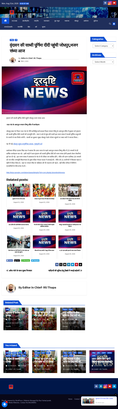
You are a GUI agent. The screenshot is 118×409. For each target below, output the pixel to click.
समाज (14, 355)
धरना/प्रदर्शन (8, 27)
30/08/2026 (69, 366)
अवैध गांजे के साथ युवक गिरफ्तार (20, 270)
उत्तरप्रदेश (8, 352)
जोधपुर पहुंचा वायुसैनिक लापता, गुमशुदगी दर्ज (27, 144)
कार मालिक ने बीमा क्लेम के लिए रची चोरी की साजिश (71, 315)
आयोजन (86, 21)
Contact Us (78, 399)
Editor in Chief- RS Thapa (31, 58)
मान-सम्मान (37, 352)
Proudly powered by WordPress (12, 400)
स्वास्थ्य (67, 21)
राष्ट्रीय (36, 21)
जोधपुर (76, 21)
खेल (29, 27)
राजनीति (20, 27)
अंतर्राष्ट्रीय (25, 21)
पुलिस (75, 352)
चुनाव (43, 27)
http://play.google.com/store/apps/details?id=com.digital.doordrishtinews (35, 173)
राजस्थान (46, 21)
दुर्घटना (96, 21)
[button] (110, 24)
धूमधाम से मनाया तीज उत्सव (15, 314)
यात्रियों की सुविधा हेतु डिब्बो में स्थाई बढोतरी (64, 270)
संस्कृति (36, 309)
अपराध (70, 352)
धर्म (36, 27)
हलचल (7, 309)
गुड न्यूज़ (57, 21)
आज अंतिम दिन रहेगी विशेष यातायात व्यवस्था (102, 360)
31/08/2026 (12, 366)
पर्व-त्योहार (8, 355)
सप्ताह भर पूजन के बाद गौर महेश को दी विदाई (44, 314)
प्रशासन (80, 352)
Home (14, 21)
